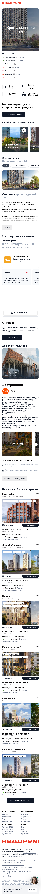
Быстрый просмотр (30, 525)
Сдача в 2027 (7, 829)
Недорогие (25, 819)
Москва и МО (7, 821)
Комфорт (25, 827)
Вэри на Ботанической (13, 749)
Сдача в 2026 (7, 827)
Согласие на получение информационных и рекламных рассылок (17, 868)
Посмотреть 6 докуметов (14, 479)
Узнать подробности (14, 114)
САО (13, 54)
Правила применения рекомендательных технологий (16, 872)
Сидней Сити (9, 698)
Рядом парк (26, 821)
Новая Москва (7, 817)
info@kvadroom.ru (29, 853)
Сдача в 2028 (7, 831)
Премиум (25, 834)
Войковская (9, 64)
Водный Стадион (11, 57)
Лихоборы (8, 74)
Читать (7, 227)
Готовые (24, 814)
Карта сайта (6, 876)
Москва (5, 54)
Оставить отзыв (12, 337)
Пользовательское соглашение (13, 865)
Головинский (22, 54)
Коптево (8, 67)
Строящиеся (26, 817)
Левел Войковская (11, 545)
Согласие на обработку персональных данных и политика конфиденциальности (19, 861)
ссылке (27, 247)
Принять (32, 889)
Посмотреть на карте (22, 313)
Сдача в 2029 (7, 834)
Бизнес (24, 829)
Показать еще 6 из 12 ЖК (20, 800)
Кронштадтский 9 (11, 647)
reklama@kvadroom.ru (15, 856)
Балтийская (9, 78)
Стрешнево (9, 71)
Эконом (24, 831)
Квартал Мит (9, 494)
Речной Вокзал (10, 60)
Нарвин (6, 596)
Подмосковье (7, 819)
